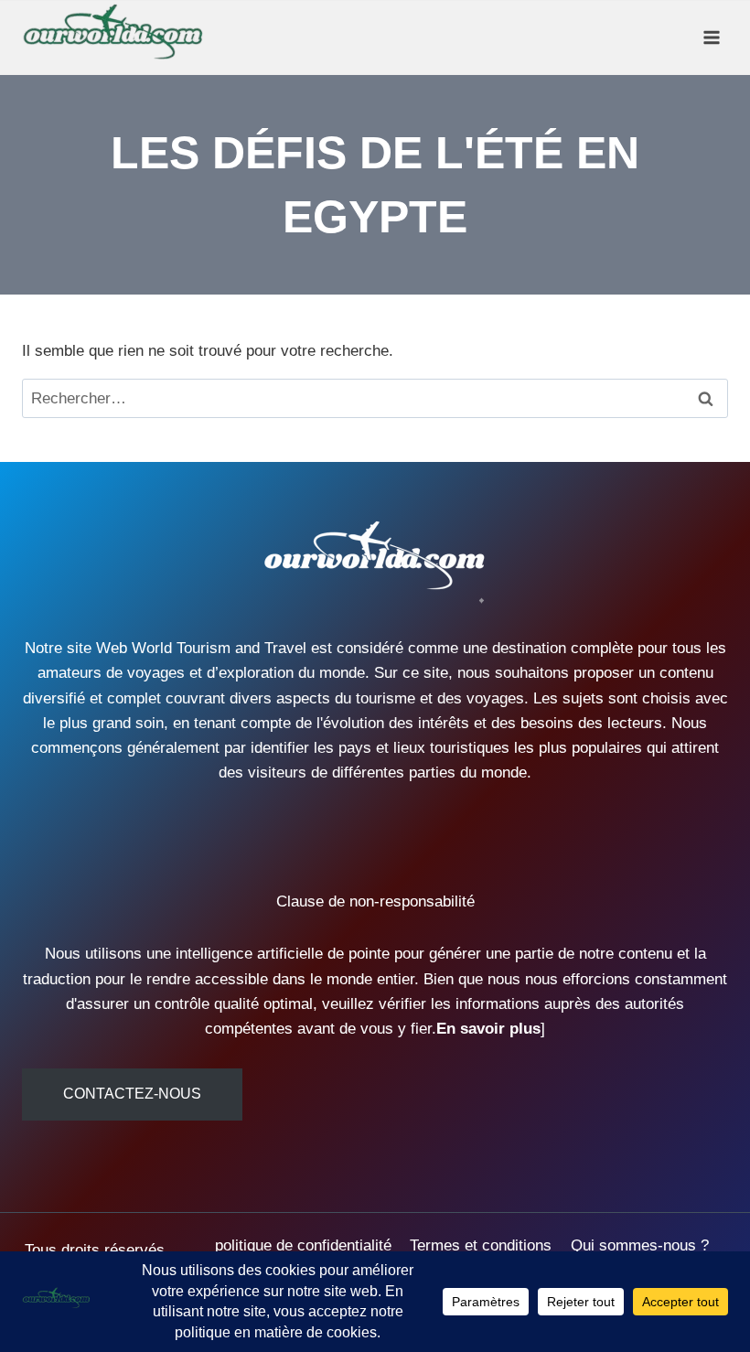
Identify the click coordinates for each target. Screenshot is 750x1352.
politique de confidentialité (303, 1245)
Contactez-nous (132, 1093)
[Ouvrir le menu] (711, 37)
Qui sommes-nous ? (640, 1245)
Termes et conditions (481, 1245)
